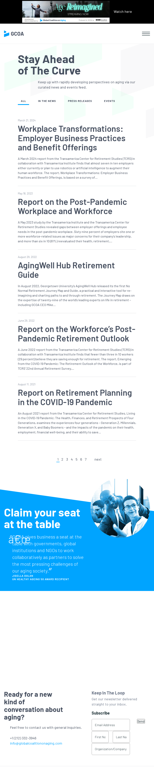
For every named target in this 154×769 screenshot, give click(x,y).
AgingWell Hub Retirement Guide (66, 269)
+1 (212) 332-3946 (23, 738)
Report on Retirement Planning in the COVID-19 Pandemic (75, 397)
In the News (47, 101)
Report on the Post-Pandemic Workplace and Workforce (72, 206)
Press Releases (80, 101)
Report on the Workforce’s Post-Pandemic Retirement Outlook (76, 333)
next (98, 459)
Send (141, 721)
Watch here (123, 11)
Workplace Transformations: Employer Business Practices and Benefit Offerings (72, 137)
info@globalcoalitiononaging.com (36, 743)
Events (109, 101)
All (23, 101)
